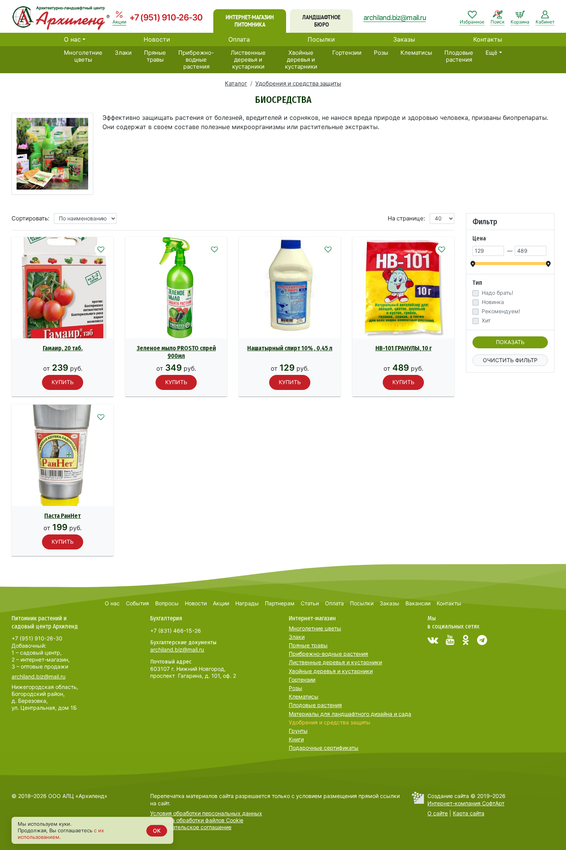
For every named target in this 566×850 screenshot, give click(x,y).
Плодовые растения (458, 56)
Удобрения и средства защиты (298, 83)
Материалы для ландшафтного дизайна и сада (350, 714)
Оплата (239, 39)
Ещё (491, 52)
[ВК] (432, 640)
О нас (72, 39)
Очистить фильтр (510, 360)
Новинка (493, 302)
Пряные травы (155, 56)
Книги (296, 739)
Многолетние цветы (83, 56)
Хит (486, 320)
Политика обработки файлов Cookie (196, 820)
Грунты (298, 730)
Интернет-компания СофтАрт (465, 803)
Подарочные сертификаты (323, 747)
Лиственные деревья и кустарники (248, 59)
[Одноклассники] (465, 640)
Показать (510, 342)
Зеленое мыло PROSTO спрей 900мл (176, 352)
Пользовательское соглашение (190, 827)
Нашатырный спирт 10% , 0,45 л (289, 348)
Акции (221, 603)
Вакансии (417, 603)
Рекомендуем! (501, 311)
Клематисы (416, 52)
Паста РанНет (62, 515)
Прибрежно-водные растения (196, 59)
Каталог (236, 83)
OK (157, 830)
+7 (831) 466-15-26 (175, 630)
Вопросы (167, 603)
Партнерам (280, 603)
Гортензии (347, 52)
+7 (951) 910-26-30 (166, 17)
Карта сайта (468, 813)
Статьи (310, 603)
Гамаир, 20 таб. (63, 348)
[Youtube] (450, 640)
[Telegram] (482, 640)
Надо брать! (497, 293)
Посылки (321, 39)
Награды (247, 603)
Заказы (404, 39)
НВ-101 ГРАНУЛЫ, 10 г (403, 348)
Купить (63, 382)
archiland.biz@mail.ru (394, 17)
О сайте (437, 813)
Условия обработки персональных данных (206, 813)
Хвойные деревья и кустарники (301, 59)
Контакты (487, 39)
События (137, 603)
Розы (381, 52)
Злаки (123, 52)
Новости (157, 39)
